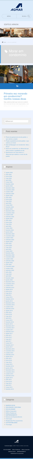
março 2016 (9, 364)
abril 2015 (8, 385)
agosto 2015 (9, 377)
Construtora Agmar (8, 445)
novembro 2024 (10, 213)
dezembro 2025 (10, 188)
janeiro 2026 (9, 186)
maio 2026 (9, 178)
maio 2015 (9, 383)
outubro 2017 (9, 330)
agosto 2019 (9, 289)
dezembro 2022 (10, 255)
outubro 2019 (9, 285)
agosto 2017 (9, 333)
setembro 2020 (10, 270)
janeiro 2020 (9, 280)
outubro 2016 (9, 353)
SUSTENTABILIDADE (11, 422)
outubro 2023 (9, 237)
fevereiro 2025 (10, 207)
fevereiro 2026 (10, 184)
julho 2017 (9, 335)
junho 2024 (9, 222)
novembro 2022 (10, 257)
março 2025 (9, 205)
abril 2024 (8, 226)
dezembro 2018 (10, 303)
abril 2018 (8, 318)
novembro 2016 (10, 351)
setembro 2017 (10, 331)
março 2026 (9, 182)
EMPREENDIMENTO (11, 415)
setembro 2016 (10, 354)
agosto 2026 (9, 172)
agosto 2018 (9, 310)
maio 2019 (9, 293)
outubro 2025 (9, 191)
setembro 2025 (10, 193)
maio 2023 (9, 247)
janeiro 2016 (9, 368)
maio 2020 (9, 274)
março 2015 (9, 387)
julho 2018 (9, 312)
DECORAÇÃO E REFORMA (13, 407)
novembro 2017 (10, 328)
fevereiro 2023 (10, 253)
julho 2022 (9, 264)
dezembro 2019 (10, 282)
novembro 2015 (10, 372)
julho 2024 (9, 220)
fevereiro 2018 (10, 322)
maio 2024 (9, 224)
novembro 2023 (10, 236)
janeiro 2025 (9, 209)
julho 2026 (9, 174)
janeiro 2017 (9, 347)
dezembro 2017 (10, 326)
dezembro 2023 (10, 234)
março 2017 (9, 343)
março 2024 (9, 228)
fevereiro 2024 (10, 230)
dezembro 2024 (10, 211)
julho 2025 (9, 197)
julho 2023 (9, 243)
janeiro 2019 (9, 301)
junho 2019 (9, 291)
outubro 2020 (9, 268)
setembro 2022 (10, 260)
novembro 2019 (10, 284)
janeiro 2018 (9, 324)
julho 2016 (9, 358)
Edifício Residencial (11, 413)
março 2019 (9, 297)
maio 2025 (9, 201)
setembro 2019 (10, 287)
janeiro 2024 (9, 232)
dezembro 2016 (10, 349)
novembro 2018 (10, 305)
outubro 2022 (9, 259)
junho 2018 (9, 314)
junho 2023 (9, 245)
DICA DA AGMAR (17, 86)
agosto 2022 (9, 262)
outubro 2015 (9, 374)
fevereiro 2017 (10, 345)
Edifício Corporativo (11, 411)
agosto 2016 (9, 356)
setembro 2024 (10, 216)
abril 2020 (8, 276)
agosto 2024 (9, 218)
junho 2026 (9, 176)
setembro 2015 (10, 375)
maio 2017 (9, 339)
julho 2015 (9, 379)
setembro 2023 (10, 239)
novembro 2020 (10, 266)
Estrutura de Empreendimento (14, 417)
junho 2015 (9, 381)
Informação (9, 419)
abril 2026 (8, 180)
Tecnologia (9, 424)
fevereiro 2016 (10, 366)
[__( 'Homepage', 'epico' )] (16, 441)
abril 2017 (8, 341)
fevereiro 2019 (10, 299)
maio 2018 (9, 316)
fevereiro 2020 (10, 278)
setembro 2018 (10, 308)
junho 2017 (9, 337)
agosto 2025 (9, 195)
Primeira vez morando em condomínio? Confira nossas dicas (15, 96)
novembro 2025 (10, 190)
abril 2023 (8, 249)
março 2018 (9, 320)
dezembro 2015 (10, 370)
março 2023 (9, 251)
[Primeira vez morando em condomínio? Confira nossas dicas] (16, 74)
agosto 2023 (9, 241)
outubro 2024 (9, 214)
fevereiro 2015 (10, 389)
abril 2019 (8, 295)
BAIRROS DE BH (10, 405)
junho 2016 (9, 360)
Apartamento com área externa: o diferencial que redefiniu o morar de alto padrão (16, 154)
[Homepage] (16, 7)
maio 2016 (9, 362)
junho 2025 (9, 199)
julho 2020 (9, 272)
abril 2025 (8, 203)
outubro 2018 (9, 307)
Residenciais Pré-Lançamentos (14, 421)
